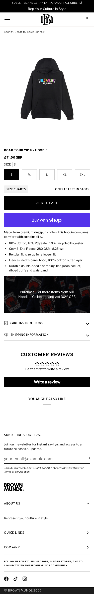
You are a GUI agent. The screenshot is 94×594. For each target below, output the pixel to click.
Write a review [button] (47, 382)
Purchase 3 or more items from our (47, 292)
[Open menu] (11, 19)
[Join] (86, 458)
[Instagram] (25, 579)
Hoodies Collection (33, 297)
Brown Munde (20, 590)
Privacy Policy (71, 467)
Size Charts (16, 189)
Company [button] (12, 547)
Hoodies (9, 32)
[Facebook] (6, 579)
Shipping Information (29, 335)
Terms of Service (13, 471)
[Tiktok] (16, 579)
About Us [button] (12, 503)
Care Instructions (26, 323)
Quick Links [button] (14, 532)
